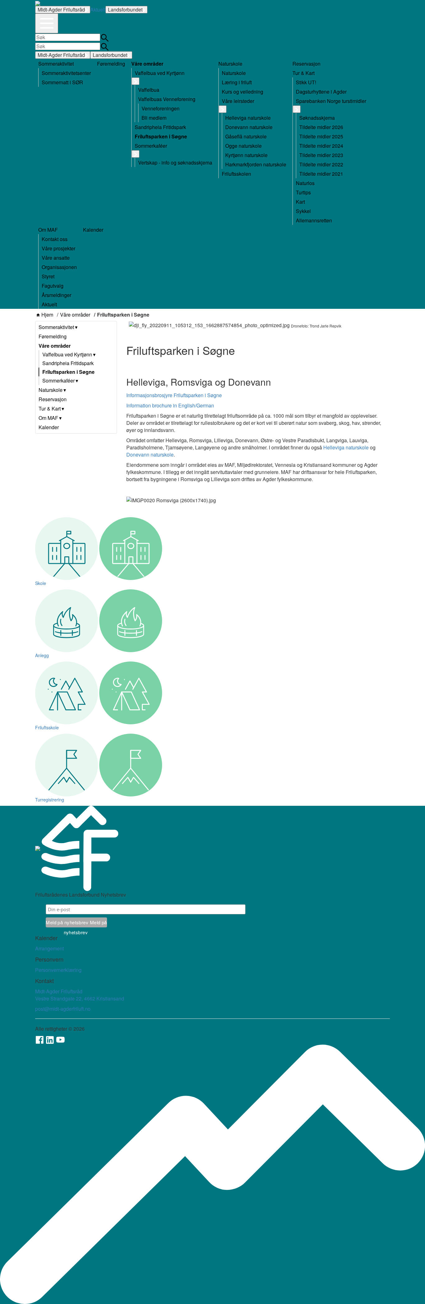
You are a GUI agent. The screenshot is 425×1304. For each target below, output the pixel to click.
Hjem (47, 314)
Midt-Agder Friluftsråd (61, 9)
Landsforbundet (125, 9)
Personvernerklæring (58, 969)
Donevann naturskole (150, 454)
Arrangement (49, 948)
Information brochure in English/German (170, 405)
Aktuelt (97, 9)
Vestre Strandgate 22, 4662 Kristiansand (79, 998)
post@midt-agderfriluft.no (63, 1008)
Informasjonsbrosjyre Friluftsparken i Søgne (174, 395)
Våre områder (75, 314)
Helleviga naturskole (346, 447)
